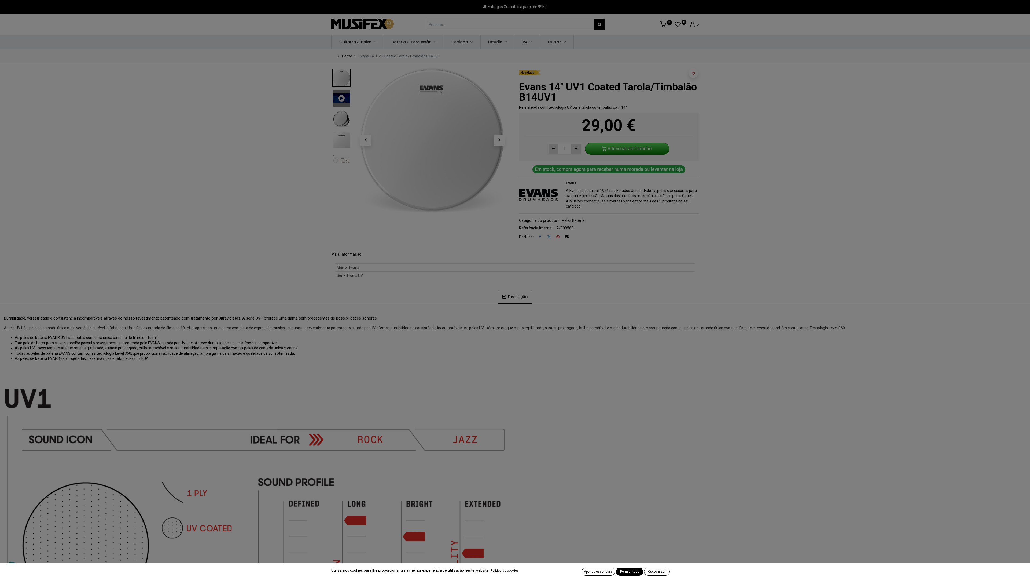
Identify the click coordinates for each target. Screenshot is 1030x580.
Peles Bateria (573, 220)
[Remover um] (553, 149)
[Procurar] (599, 24)
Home (347, 56)
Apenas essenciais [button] (598, 572)
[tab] (515, 297)
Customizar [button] (656, 572)
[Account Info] (694, 25)
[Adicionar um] (576, 149)
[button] (365, 140)
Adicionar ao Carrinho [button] (629, 148)
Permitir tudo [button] (629, 572)
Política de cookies (505, 570)
